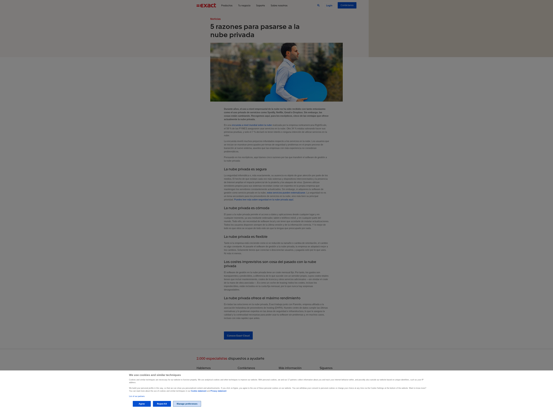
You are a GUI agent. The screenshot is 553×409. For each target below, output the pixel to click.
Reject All (162, 404)
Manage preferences (187, 404)
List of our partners (137, 396)
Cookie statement (198, 391)
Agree (142, 404)
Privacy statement (218, 391)
